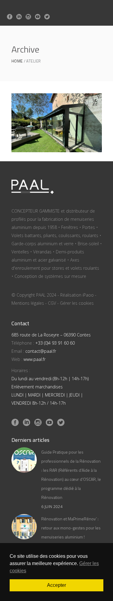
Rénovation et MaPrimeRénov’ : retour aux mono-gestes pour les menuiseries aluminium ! (71, 528)
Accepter (56, 585)
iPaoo (88, 295)
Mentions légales (27, 303)
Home (17, 61)
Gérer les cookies (77, 303)
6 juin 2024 (52, 506)
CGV (52, 303)
